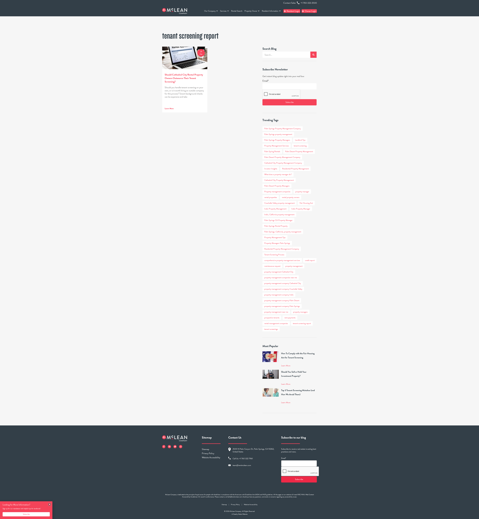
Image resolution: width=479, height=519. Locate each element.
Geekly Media (237, 514)
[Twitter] (175, 446)
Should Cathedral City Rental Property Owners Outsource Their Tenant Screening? (184, 78)
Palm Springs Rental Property (276, 225)
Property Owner (250, 11)
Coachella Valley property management (279, 203)
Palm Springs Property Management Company (282, 128)
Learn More (169, 108)
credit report (310, 260)
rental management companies (276, 323)
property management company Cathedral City (282, 283)
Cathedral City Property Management (279, 180)
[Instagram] (180, 446)
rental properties (270, 197)
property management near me (276, 311)
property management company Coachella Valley (283, 289)
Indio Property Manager (300, 208)
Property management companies (277, 191)
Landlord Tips (300, 140)
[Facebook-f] (163, 446)
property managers (300, 311)
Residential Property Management (295, 168)
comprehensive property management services (282, 260)
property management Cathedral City (278, 271)
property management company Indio (279, 294)
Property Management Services (276, 145)
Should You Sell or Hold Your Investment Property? (293, 374)
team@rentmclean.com (242, 465)
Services (223, 11)
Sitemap (205, 449)
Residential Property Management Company (281, 248)
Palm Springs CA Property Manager (278, 220)
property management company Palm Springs (282, 306)
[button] (50, 504)
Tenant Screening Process (274, 254)
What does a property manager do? (278, 174)
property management (293, 266)
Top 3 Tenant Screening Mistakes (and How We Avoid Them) (298, 392)
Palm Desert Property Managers (277, 185)
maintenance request (272, 266)
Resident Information (270, 11)
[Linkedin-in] (169, 446)
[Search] (313, 55)
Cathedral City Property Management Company (283, 162)
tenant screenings (271, 329)
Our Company (210, 11)
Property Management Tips (275, 237)
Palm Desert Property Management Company (282, 157)
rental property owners (290, 197)
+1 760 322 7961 (246, 458)
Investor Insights (270, 168)
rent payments (290, 317)
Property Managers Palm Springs (277, 243)
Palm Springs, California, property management (282, 231)
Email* (265, 81)
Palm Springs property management (278, 134)
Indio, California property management (279, 214)
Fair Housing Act (306, 203)
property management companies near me (280, 277)
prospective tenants (271, 317)
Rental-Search (236, 11)
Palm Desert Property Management (299, 151)
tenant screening (300, 145)
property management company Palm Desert (281, 300)
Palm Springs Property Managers (277, 140)
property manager (302, 191)
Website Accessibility (211, 457)
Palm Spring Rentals (272, 151)
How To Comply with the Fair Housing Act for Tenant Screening (297, 355)
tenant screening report (302, 323)
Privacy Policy (208, 453)
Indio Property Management (275, 208)
